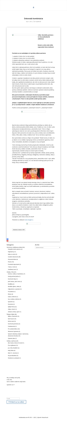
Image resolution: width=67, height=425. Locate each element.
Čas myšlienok (37, 21)
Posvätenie (11, 291)
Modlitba (10, 284)
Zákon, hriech (11, 309)
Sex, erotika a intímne (13, 299)
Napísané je (11, 251)
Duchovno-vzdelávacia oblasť (14, 247)
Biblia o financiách (12, 316)
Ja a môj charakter (13, 348)
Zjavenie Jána (11, 338)
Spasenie (10, 301)
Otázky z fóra (10, 272)
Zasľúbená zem (12, 269)
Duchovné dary (12, 279)
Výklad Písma (11, 306)
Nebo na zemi (11, 254)
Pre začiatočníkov (12, 329)
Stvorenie (10, 304)
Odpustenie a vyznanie (14, 289)
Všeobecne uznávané (13, 358)
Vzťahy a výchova (11, 341)
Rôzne (9, 294)
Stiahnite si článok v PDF (19, 229)
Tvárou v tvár (11, 267)
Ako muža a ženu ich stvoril (15, 343)
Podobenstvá (11, 326)
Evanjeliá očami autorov (14, 249)
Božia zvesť (11, 321)
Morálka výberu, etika (13, 286)
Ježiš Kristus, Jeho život (14, 281)
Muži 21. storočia (12, 353)
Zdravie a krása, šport (13, 311)
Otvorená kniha (12, 259)
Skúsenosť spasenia (13, 331)
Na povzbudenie (12, 355)
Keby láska (11, 350)
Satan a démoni (12, 296)
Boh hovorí (11, 319)
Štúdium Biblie (10, 314)
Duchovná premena (13, 324)
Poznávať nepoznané (13, 264)
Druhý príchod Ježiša (13, 276)
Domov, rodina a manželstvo (15, 274)
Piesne (9, 262)
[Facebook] (33, 239)
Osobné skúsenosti (13, 257)
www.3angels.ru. (29, 220)
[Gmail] (33, 241)
